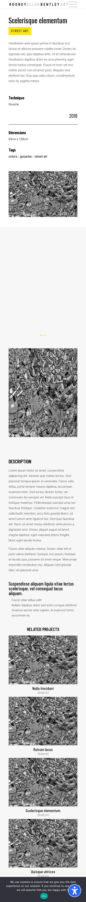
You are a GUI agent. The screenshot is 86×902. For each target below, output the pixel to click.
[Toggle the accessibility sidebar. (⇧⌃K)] (74, 890)
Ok (44, 896)
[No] (81, 889)
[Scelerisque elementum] (43, 782)
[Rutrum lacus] (43, 721)
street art (40, 156)
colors (13, 156)
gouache (26, 156)
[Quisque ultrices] (43, 843)
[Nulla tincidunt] (43, 660)
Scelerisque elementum (43, 810)
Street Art (20, 30)
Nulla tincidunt (43, 688)
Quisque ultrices (43, 871)
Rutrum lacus (43, 749)
